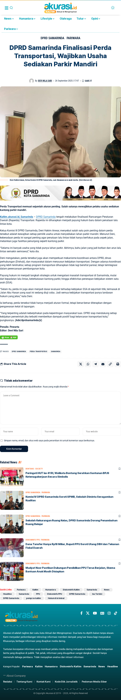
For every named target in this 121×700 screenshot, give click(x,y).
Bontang (30, 469)
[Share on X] (80, 364)
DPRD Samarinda (52, 38)
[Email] (103, 364)
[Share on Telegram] (95, 364)
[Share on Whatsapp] (88, 364)
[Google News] (102, 613)
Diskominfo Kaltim (71, 589)
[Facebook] (81, 613)
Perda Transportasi (38, 351)
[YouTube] (95, 613)
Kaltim (35, 589)
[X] (87, 613)
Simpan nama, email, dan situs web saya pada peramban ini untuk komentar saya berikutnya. (49, 440)
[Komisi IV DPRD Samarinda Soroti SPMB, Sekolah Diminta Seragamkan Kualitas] (12, 500)
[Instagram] (109, 613)
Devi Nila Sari (45, 80)
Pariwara (73, 38)
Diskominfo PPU (33, 540)
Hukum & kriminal (56, 598)
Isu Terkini (97, 594)
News (106, 589)
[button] (110, 364)
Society (39, 469)
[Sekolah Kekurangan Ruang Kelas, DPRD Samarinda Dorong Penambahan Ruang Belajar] (12, 524)
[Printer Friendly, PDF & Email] (9, 337)
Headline (7, 594)
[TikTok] (115, 613)
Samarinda (55, 351)
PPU (38, 594)
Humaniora (50, 589)
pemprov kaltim (33, 598)
